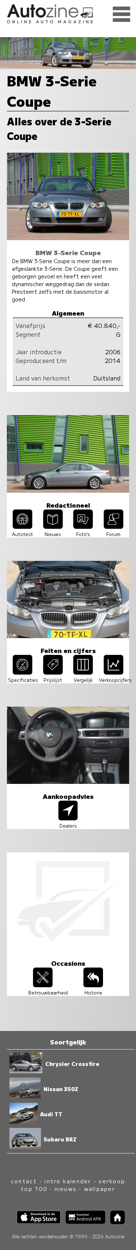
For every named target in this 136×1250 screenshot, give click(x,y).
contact (24, 1181)
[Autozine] (68, 13)
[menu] (121, 14)
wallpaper (99, 1188)
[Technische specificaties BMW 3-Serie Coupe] (22, 672)
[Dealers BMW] (68, 817)
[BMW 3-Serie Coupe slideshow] (83, 526)
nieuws (66, 1188)
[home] (115, 1222)
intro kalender (68, 1181)
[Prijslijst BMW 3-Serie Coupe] (53, 672)
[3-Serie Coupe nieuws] (53, 526)
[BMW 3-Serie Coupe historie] (93, 984)
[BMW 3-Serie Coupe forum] (113, 526)
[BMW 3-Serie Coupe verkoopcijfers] (113, 672)
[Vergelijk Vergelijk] (83, 672)
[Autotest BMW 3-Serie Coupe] (22, 526)
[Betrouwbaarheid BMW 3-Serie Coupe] (43, 984)
